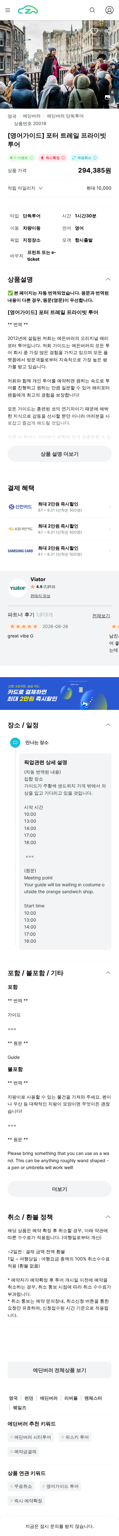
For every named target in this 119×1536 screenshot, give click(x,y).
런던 (28, 1398)
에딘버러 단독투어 (65, 115)
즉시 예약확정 (28, 1500)
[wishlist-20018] (94, 31)
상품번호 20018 (30, 123)
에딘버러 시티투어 (32, 1437)
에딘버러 (32, 115)
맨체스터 (93, 1398)
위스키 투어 (77, 1437)
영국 (12, 116)
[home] (28, 10)
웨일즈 (19, 1407)
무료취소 (23, 1486)
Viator (38, 579)
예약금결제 (25, 1451)
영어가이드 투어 (62, 1486)
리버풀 (71, 1398)
